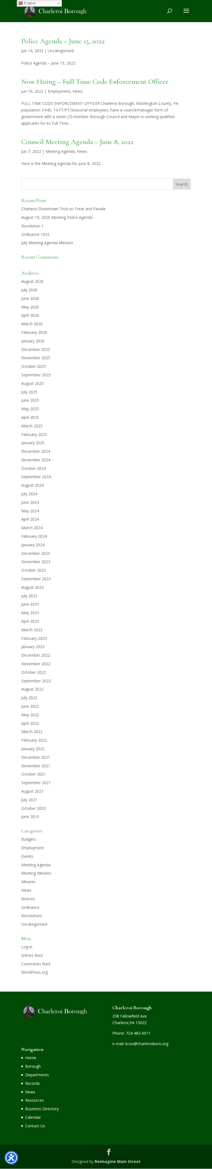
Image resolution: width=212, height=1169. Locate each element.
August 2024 (32, 485)
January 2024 (32, 544)
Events (27, 856)
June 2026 (30, 298)
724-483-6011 (138, 1033)
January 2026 (32, 340)
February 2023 (34, 638)
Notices (28, 898)
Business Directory (42, 1108)
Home (30, 1057)
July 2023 (29, 595)
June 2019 (30, 816)
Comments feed (35, 963)
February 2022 (34, 740)
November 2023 (35, 561)
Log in (26, 946)
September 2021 (36, 782)
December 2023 (35, 553)
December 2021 (35, 757)
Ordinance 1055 (35, 234)
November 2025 (35, 357)
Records (32, 1083)
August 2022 (32, 689)
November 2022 (35, 663)
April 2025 (30, 417)
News (78, 91)
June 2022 (30, 706)
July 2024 (29, 493)
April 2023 (30, 621)
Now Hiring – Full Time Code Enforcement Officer (94, 81)
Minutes (28, 881)
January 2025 (32, 442)
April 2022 (30, 723)
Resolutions (31, 915)
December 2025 (35, 349)
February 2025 (34, 434)
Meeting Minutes (36, 873)
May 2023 (30, 612)
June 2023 (30, 604)
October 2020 (33, 808)
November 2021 (35, 765)
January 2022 (32, 748)
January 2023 (32, 646)
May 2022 (30, 714)
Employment (59, 91)
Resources (34, 1100)
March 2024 (32, 527)
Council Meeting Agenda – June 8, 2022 (77, 141)
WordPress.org (34, 972)
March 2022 (32, 731)
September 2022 (36, 680)
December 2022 (35, 655)
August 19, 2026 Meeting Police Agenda (56, 217)
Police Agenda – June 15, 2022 (63, 41)
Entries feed (32, 955)
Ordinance (30, 907)
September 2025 (36, 374)
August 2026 (32, 281)
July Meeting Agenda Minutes (47, 242)
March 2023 (32, 629)
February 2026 (34, 332)
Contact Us (35, 1125)
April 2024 (30, 519)
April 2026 (30, 315)
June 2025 (30, 400)
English (29, 3)
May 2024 (30, 510)
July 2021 (29, 799)
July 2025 (29, 392)
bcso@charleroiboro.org (146, 1043)
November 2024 (35, 459)
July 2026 (29, 289)
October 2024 (33, 468)
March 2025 (32, 425)
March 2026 (32, 323)
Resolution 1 (32, 225)
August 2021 (32, 791)
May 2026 (30, 307)
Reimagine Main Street (118, 1161)
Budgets (28, 839)
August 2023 (32, 587)
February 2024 (34, 536)
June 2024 (30, 502)
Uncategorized (61, 50)
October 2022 (33, 672)
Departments (37, 1074)
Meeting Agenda (60, 151)
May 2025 (30, 408)
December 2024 (35, 451)
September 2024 (36, 476)
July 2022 (29, 697)
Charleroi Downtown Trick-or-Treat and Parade (63, 208)
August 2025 (32, 383)
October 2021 (33, 774)
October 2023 (33, 570)
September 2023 (36, 578)
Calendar (33, 1117)
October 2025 (33, 366)
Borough (33, 1066)
